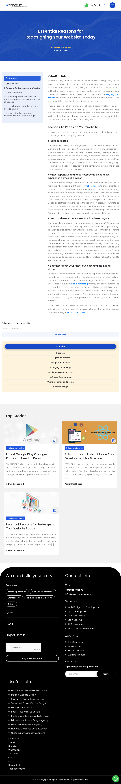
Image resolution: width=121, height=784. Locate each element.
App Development (77, 611)
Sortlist (11, 761)
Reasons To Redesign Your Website (23, 88)
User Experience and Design (60, 382)
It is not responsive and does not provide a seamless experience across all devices (22, 99)
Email (9, 624)
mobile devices (92, 186)
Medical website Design (23, 694)
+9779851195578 (74, 589)
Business (60, 353)
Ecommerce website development (29, 690)
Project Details (15, 635)
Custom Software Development (28, 732)
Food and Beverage (21, 707)
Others (11, 604)
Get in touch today (76, 312)
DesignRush (14, 765)
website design (60, 386)
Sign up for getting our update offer (81, 666)
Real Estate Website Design (25, 711)
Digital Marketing (77, 615)
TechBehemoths (16, 768)
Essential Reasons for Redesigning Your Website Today (30, 526)
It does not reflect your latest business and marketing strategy (19, 114)
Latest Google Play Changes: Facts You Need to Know (27, 456)
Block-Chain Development (82, 628)
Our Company (75, 642)
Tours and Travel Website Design (28, 703)
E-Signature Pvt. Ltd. (79, 779)
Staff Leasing (14, 597)
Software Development (61, 377)
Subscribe (60, 334)
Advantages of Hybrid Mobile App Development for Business (89, 456)
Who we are (74, 646)
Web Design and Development (84, 607)
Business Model (76, 650)
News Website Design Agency (26, 724)
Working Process (76, 654)
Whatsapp (14, 749)
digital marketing (79, 283)
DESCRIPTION (12, 83)
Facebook (13, 738)
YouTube (13, 753)
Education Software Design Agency (29, 720)
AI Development (76, 624)
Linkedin (12, 746)
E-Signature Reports (60, 362)
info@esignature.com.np (78, 594)
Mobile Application (17, 591)
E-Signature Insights (60, 357)
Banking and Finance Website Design (30, 716)
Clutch (11, 757)
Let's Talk (96, 5)
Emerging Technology (60, 367)
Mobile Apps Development (60, 372)
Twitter (11, 742)
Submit (105, 674)
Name (10, 613)
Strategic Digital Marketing (39, 597)
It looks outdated (14, 92)
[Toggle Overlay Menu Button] (112, 5)
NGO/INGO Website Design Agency (29, 728)
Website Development (42, 591)
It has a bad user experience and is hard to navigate (21, 107)
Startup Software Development (27, 699)
